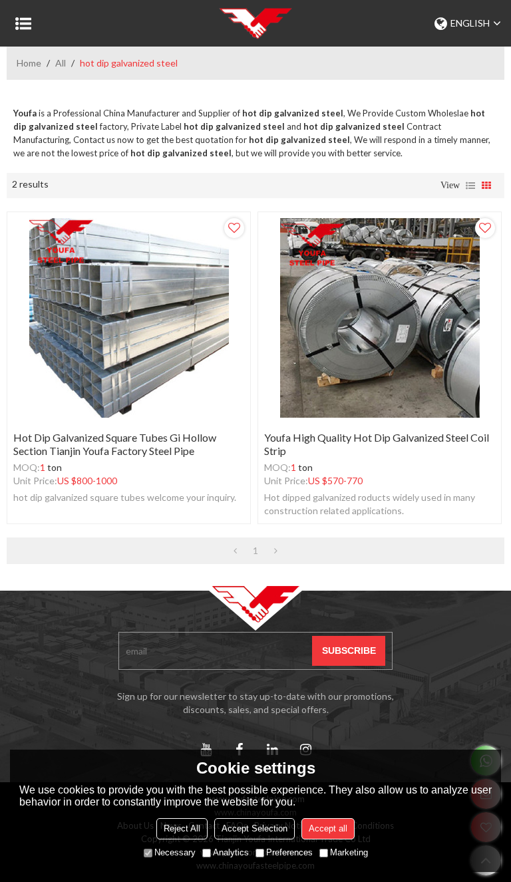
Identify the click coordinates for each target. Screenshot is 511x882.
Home (29, 63)
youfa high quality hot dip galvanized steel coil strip (376, 444)
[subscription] (348, 651)
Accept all (328, 828)
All (60, 63)
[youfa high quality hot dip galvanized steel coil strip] (379, 318)
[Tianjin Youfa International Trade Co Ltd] (255, 23)
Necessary (175, 852)
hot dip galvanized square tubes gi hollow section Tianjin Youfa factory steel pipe (114, 444)
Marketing (349, 852)
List (470, 185)
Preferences (289, 852)
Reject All (182, 828)
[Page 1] (235, 551)
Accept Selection (254, 828)
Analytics (231, 852)
